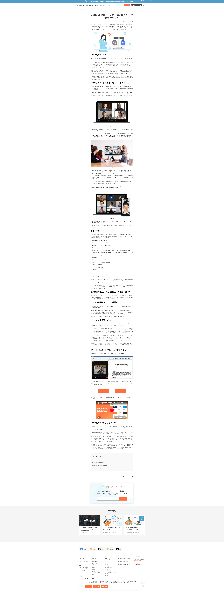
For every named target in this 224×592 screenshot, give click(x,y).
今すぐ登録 (135, 300)
